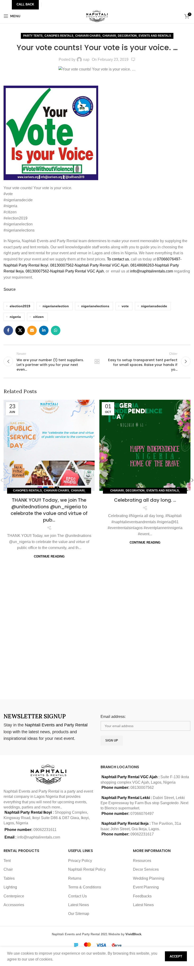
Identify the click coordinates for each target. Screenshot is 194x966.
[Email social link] (32, 330)
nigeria (15, 317)
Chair (8, 869)
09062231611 (45, 830)
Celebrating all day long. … (145, 500)
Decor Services (146, 869)
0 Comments (133, 59)
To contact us (118, 259)
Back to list (97, 361)
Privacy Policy (80, 861)
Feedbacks (142, 896)
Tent (7, 861)
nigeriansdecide (154, 306)
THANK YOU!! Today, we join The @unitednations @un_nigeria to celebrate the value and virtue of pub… (49, 510)
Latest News (78, 905)
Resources (142, 861)
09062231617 (142, 834)
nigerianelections (95, 306)
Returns (74, 878)
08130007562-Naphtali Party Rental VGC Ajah (89, 265)
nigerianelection (56, 306)
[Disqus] (97, 629)
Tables (9, 878)
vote (125, 306)
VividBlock (133, 934)
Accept (176, 956)
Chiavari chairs (88, 35)
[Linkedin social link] (43, 330)
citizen (38, 317)
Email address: (113, 717)
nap (86, 59)
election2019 (20, 306)
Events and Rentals (155, 35)
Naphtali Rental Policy (87, 869)
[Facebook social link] (8, 330)
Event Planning (146, 887)
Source (10, 289)
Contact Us (77, 896)
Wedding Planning (148, 878)
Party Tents (33, 35)
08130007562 (142, 788)
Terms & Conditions (84, 887)
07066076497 (142, 814)
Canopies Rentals (58, 35)
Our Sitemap (78, 914)
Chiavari (109, 35)
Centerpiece (14, 896)
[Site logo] (97, 16)
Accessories (14, 905)
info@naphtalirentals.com (151, 271)
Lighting (10, 887)
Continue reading (49, 556)
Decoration (127, 35)
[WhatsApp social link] (55, 330)
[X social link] (20, 330)
